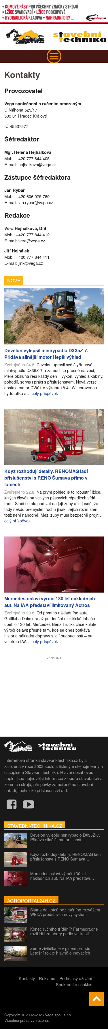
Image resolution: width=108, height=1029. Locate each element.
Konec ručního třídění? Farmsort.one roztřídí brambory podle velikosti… (64, 931)
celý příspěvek (45, 393)
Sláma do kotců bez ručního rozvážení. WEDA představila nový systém (65, 912)
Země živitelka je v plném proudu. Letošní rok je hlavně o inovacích (61, 950)
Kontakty (27, 978)
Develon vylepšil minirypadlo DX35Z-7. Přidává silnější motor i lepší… (65, 837)
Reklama (47, 978)
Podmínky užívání (75, 978)
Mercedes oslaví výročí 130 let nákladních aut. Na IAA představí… (62, 876)
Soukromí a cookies (74, 984)
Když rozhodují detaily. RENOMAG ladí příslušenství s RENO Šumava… (65, 856)
